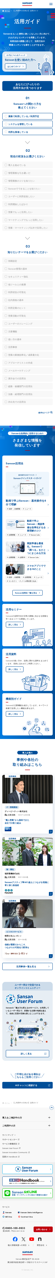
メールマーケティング (19, 370)
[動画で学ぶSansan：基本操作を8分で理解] (27, 491)
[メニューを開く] (51, 4)
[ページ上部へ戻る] (52, 1107)
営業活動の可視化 (17, 315)
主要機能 (12, 331)
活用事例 (12, 346)
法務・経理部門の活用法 (20, 394)
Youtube (31, 1239)
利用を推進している (18, 131)
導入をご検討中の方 (12, 1117)
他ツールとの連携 (17, 284)
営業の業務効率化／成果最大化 (23, 354)
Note (39, 1239)
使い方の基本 (15, 339)
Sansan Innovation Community (14, 1152)
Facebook (15, 1239)
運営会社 (40, 1245)
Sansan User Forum (10, 1148)
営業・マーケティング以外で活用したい (28, 227)
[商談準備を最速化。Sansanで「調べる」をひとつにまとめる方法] (27, 550)
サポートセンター (9, 1139)
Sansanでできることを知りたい (24, 188)
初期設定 (12, 260)
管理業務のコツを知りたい (21, 180)
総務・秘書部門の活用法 (20, 386)
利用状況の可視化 (17, 292)
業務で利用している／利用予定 (23, 116)
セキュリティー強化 (18, 276)
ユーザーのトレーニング (20, 323)
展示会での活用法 (17, 378)
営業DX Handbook (9, 1156)
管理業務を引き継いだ (19, 172)
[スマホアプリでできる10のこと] (27, 573)
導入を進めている (17, 165)
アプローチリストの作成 (20, 362)
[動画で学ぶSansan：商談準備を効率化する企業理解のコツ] (27, 528)
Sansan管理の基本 (17, 268)
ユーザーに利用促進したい (21, 196)
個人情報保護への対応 (17, 1245)
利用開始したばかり (18, 204)
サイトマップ (7, 1135)
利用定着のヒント (17, 307)
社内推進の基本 (16, 299)
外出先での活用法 (17, 401)
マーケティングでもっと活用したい (26, 219)
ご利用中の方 (8, 1125)
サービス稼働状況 (9, 1143)
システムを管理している (20, 124)
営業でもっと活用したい (20, 212)
